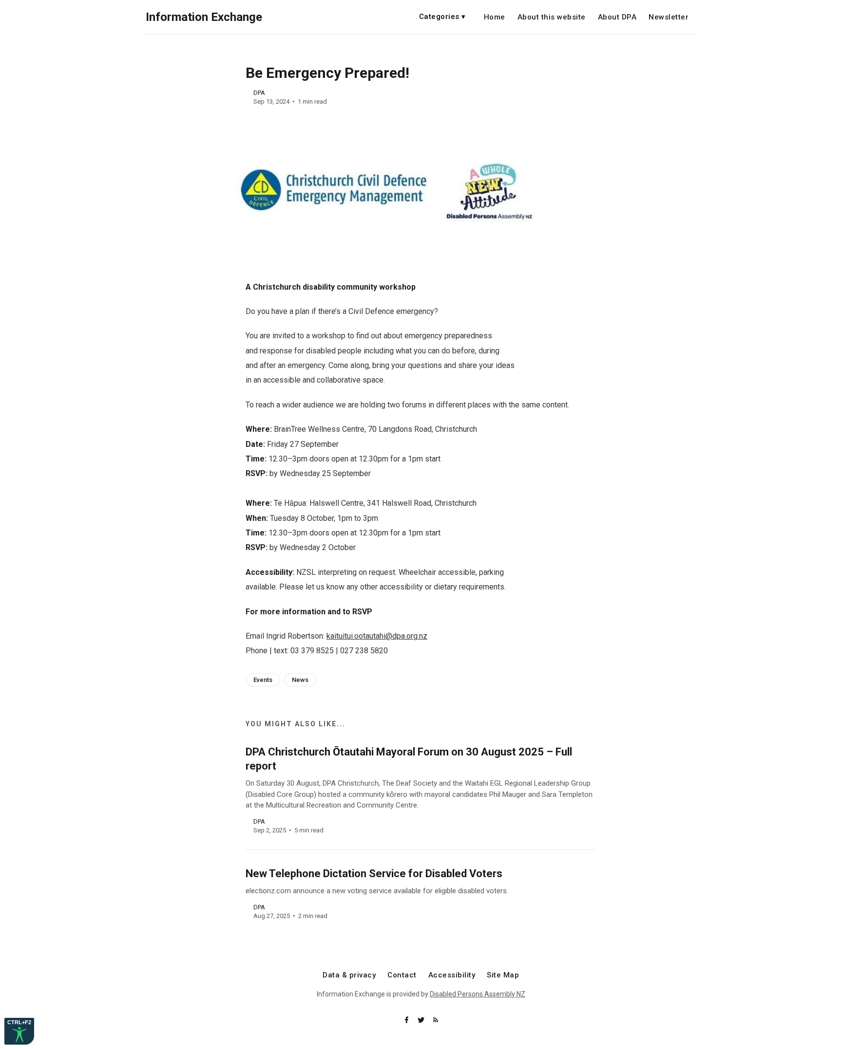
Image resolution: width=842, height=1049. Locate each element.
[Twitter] (422, 1020)
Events (262, 679)
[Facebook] (407, 1020)
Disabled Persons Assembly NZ (477, 994)
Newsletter (669, 17)
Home (494, 17)
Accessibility (452, 975)
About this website (551, 17)
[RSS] (436, 1020)
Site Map (503, 975)
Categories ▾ (442, 16)
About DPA (617, 17)
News (300, 679)
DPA (259, 92)
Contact (402, 975)
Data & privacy (349, 975)
